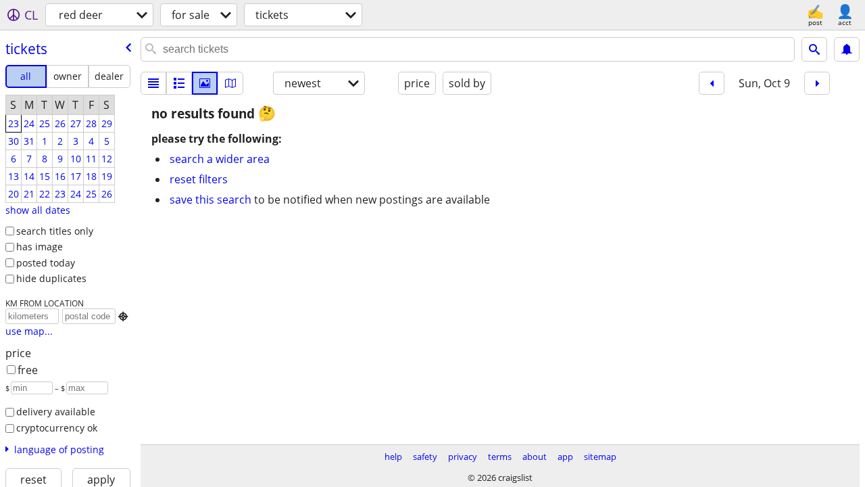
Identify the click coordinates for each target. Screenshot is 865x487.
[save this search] (847, 49)
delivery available (55, 411)
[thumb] (179, 83)
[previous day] (711, 83)
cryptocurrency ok (56, 427)
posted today (45, 262)
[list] (153, 83)
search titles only (54, 231)
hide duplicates (51, 278)
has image (39, 246)
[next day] (817, 83)
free (28, 370)
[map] (230, 83)
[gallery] (205, 83)
